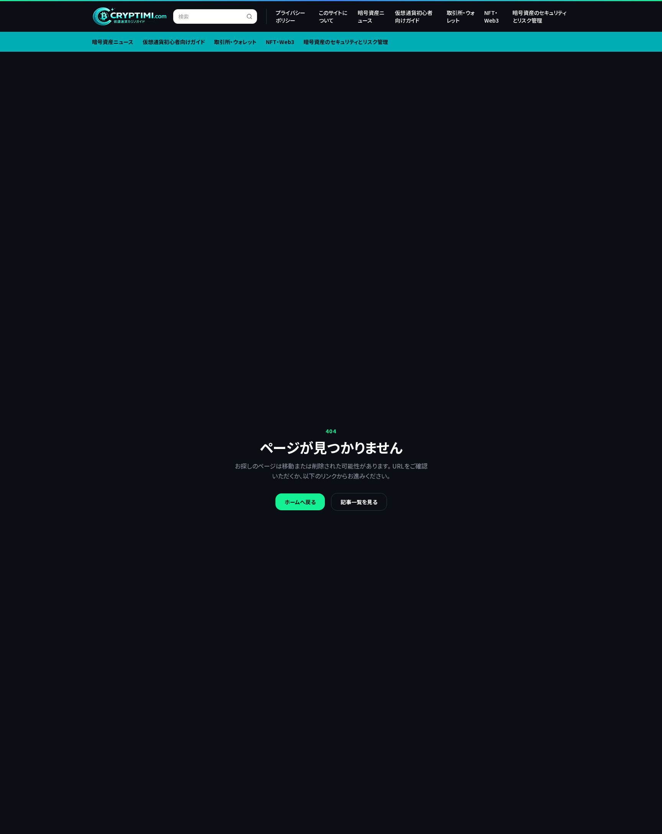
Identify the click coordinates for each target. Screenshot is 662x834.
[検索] (251, 16)
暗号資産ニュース (371, 16)
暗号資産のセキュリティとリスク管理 (540, 16)
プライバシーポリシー (290, 16)
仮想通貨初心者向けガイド (414, 16)
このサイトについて (333, 16)
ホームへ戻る (300, 502)
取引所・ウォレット (461, 16)
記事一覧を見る (359, 502)
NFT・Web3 (491, 16)
